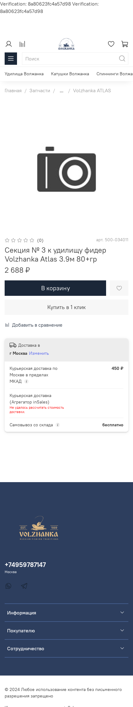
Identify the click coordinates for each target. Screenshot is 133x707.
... (61, 90)
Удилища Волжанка (24, 73)
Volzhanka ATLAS (92, 90)
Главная (13, 90)
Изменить (39, 353)
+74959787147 (25, 564)
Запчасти (39, 90)
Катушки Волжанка (70, 73)
